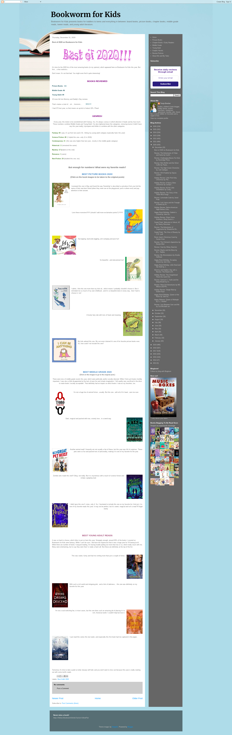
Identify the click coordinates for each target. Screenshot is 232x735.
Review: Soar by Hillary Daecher (165, 247)
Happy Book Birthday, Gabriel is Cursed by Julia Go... (165, 213)
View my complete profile (159, 118)
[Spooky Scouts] (153, 475)
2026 (155, 126)
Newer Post (57, 698)
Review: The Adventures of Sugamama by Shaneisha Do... (166, 228)
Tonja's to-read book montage (162, 426)
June (157, 326)
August (157, 319)
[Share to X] (62, 676)
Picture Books (157, 40)
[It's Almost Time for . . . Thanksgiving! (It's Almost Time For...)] (153, 484)
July (156, 322)
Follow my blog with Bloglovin (160, 371)
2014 (155, 360)
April (156, 332)
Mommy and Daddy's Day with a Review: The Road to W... (165, 271)
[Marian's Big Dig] (177, 441)
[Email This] (58, 676)
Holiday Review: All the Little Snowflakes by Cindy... (164, 189)
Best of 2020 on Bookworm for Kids (166, 150)
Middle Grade (157, 45)
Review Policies (157, 53)
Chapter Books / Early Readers (163, 43)
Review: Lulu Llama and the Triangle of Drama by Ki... (167, 203)
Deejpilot (115, 727)
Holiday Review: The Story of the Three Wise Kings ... (165, 194)
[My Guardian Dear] (172, 476)
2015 (155, 357)
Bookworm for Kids (86, 14)
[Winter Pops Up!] (163, 448)
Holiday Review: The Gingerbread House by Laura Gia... (166, 276)
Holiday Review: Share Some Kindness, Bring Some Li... (164, 218)
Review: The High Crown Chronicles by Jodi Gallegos (166, 169)
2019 (155, 345)
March (157, 335)
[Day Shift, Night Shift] (168, 453)
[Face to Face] (153, 463)
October (158, 313)
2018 (155, 348)
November (158, 310)
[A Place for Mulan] (177, 449)
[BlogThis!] (60, 676)
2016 (155, 354)
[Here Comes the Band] (163, 441)
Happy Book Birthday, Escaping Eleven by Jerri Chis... (165, 261)
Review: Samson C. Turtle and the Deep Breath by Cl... (166, 281)
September (159, 316)
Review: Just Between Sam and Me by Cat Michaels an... (166, 305)
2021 (155, 141)
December (158, 147)
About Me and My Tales (160, 56)
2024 (155, 132)
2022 (155, 138)
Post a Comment (63, 688)
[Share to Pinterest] (67, 676)
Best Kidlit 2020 (63, 679)
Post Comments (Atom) (70, 703)
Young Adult (156, 48)
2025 (155, 129)
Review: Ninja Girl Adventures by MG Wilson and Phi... (167, 286)
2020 (155, 145)
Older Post (137, 698)
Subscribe (165, 84)
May (156, 329)
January (158, 341)
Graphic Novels (157, 50)
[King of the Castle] (172, 470)
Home (98, 698)
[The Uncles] (158, 470)
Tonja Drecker (165, 103)
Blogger (130, 727)
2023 (155, 135)
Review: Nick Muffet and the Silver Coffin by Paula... (166, 164)
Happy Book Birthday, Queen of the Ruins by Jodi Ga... (166, 296)
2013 (155, 363)
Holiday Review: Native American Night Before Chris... (166, 208)
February (158, 338)
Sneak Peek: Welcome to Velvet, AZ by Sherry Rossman (167, 223)
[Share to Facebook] (65, 676)
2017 (155, 351)
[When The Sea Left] (163, 462)
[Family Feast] (172, 447)
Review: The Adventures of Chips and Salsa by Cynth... (166, 154)
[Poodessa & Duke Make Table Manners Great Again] (168, 484)
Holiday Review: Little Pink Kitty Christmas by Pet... (165, 179)
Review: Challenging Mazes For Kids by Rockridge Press (167, 159)
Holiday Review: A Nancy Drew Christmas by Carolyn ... (165, 184)
